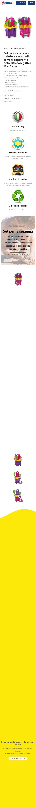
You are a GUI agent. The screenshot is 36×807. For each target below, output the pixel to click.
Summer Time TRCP (16, 98)
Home (6, 48)
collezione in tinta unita (18, 48)
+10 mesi (9, 101)
